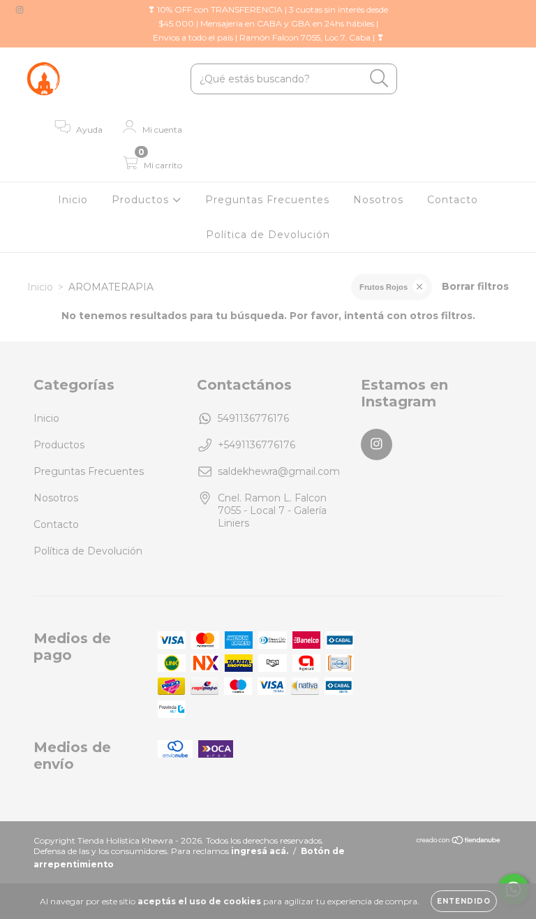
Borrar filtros (475, 286)
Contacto (452, 199)
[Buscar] (379, 78)
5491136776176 (253, 418)
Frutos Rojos (383, 287)
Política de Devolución (268, 234)
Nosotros (378, 199)
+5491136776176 (256, 445)
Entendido (464, 901)
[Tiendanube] (458, 842)
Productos (142, 199)
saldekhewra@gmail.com (279, 471)
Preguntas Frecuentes (267, 199)
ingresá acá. (259, 851)
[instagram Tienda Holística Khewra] (19, 9)
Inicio (73, 199)
